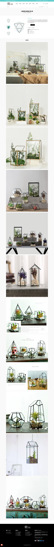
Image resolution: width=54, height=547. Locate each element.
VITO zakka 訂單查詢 (27, 535)
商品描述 (27, 40)
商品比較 (33, 27)
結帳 (45, 0)
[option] (8, 20)
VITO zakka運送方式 (18, 534)
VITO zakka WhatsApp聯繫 (28, 534)
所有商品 (25, 12)
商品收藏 (30, 27)
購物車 (43, 0)
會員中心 (37, 0)
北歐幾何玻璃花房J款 (29, 12)
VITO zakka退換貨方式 (18, 535)
